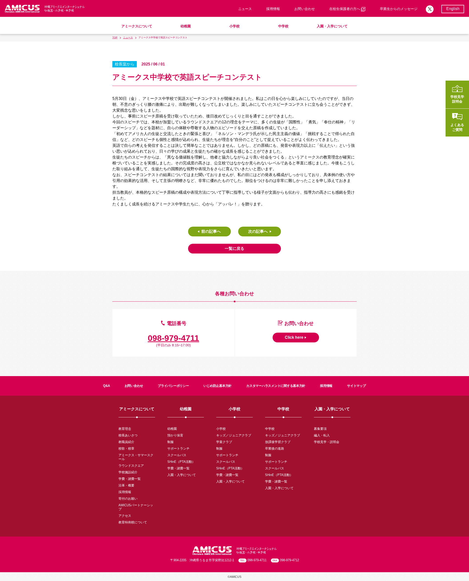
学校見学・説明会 (326, 442)
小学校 (234, 26)
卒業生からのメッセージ (398, 9)
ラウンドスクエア (131, 465)
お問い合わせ (304, 9)
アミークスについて (136, 26)
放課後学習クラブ (277, 442)
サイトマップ (356, 386)
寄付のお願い (128, 498)
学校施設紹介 (128, 472)
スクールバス (176, 455)
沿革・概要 (126, 485)
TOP (114, 37)
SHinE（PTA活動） (181, 462)
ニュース (245, 9)
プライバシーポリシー (173, 386)
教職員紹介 (126, 442)
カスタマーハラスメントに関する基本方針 (275, 386)
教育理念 (124, 429)
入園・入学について (332, 26)
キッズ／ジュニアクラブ (233, 435)
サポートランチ (178, 448)
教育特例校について (132, 522)
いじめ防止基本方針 (217, 386)
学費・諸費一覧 (129, 479)
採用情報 (273, 9)
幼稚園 (186, 26)
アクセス (124, 516)
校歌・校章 (126, 448)
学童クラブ (224, 442)
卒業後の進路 (274, 448)
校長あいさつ (128, 435)
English (452, 9)
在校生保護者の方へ (345, 9)
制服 (170, 442)
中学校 (283, 26)
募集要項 (320, 429)
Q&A (106, 386)
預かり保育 (175, 435)
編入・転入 (322, 435)
